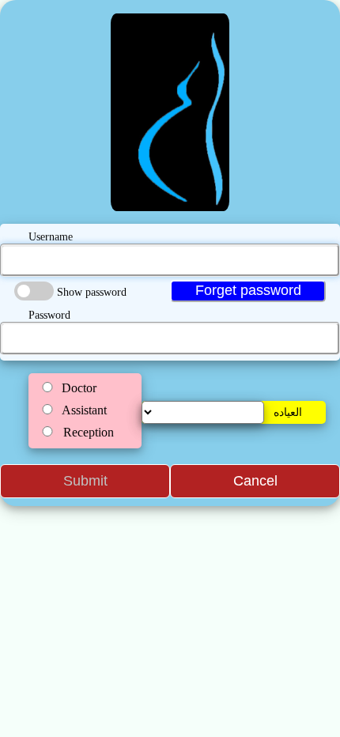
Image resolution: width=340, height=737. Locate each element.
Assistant (84, 410)
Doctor (79, 388)
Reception (88, 432)
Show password (92, 292)
